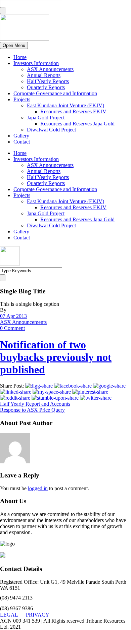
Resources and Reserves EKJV (73, 111)
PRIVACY (37, 615)
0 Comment (12, 328)
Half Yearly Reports (48, 81)
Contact (21, 142)
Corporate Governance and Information (55, 93)
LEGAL (9, 615)
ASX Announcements (50, 69)
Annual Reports (43, 75)
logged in (38, 488)
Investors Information (36, 63)
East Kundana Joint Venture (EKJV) (65, 105)
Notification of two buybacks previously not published (56, 357)
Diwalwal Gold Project (51, 129)
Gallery (21, 135)
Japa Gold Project (45, 117)
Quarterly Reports (46, 87)
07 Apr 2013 (13, 316)
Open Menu (14, 45)
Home (20, 57)
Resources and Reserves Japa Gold (77, 123)
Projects (21, 99)
